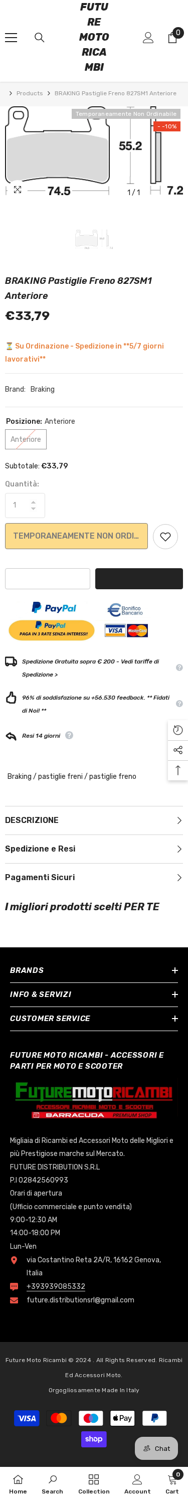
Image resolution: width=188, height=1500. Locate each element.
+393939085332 (56, 1286)
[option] (94, 154)
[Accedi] (148, 37)
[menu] (11, 38)
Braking (43, 389)
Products (30, 93)
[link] (52, 1483)
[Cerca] (40, 38)
